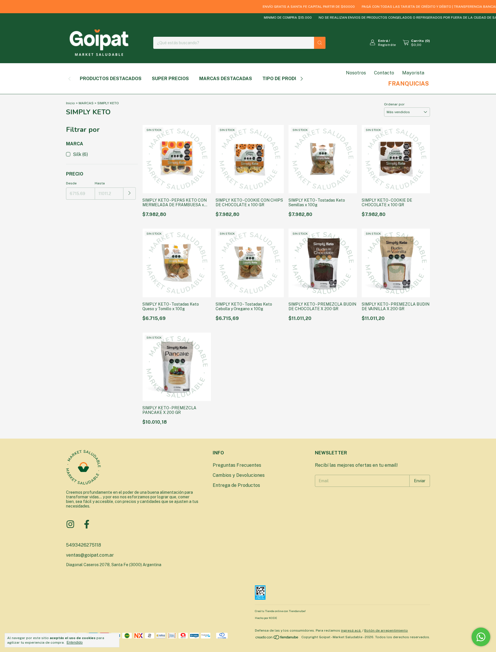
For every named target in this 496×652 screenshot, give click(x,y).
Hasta (100, 183)
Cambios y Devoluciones (239, 475)
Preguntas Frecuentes (237, 465)
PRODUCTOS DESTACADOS (111, 78)
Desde (71, 183)
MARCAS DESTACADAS (225, 78)
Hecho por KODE (266, 618)
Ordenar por (394, 104)
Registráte (387, 45)
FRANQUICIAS (408, 83)
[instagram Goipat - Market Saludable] (70, 524)
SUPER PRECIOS (170, 78)
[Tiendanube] (277, 638)
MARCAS (86, 103)
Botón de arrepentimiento (386, 630)
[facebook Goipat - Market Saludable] (86, 524)
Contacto (384, 73)
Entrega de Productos (236, 485)
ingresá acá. (351, 630)
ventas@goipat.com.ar (90, 555)
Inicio (70, 103)
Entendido (75, 643)
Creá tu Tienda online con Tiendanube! (280, 611)
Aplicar (129, 193)
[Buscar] (320, 43)
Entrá (383, 41)
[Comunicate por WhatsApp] (481, 637)
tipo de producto (285, 78)
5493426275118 (83, 545)
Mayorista (413, 73)
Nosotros (356, 73)
